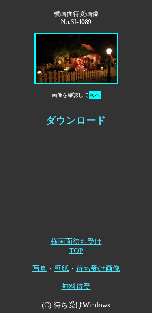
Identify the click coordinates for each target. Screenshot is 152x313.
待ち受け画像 (98, 268)
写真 (39, 268)
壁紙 (61, 268)
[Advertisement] (76, 177)
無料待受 (76, 287)
